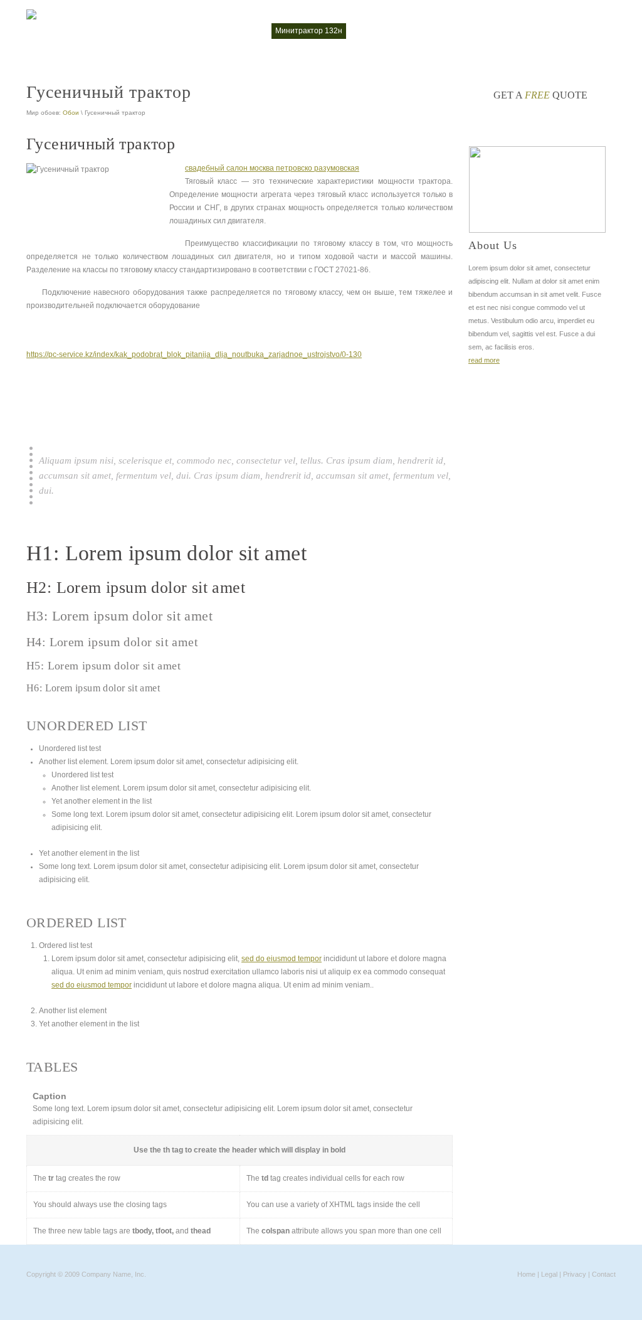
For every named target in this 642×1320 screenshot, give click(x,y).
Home (526, 1274)
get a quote (540, 95)
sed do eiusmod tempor (281, 958)
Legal (549, 1274)
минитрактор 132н (308, 30)
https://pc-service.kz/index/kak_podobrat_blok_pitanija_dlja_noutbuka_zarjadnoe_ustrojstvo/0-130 (194, 354)
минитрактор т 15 (387, 30)
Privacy (574, 1274)
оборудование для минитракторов (493, 30)
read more (484, 360)
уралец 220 (588, 30)
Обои (71, 112)
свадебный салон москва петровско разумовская (272, 168)
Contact (604, 1274)
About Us (492, 245)
